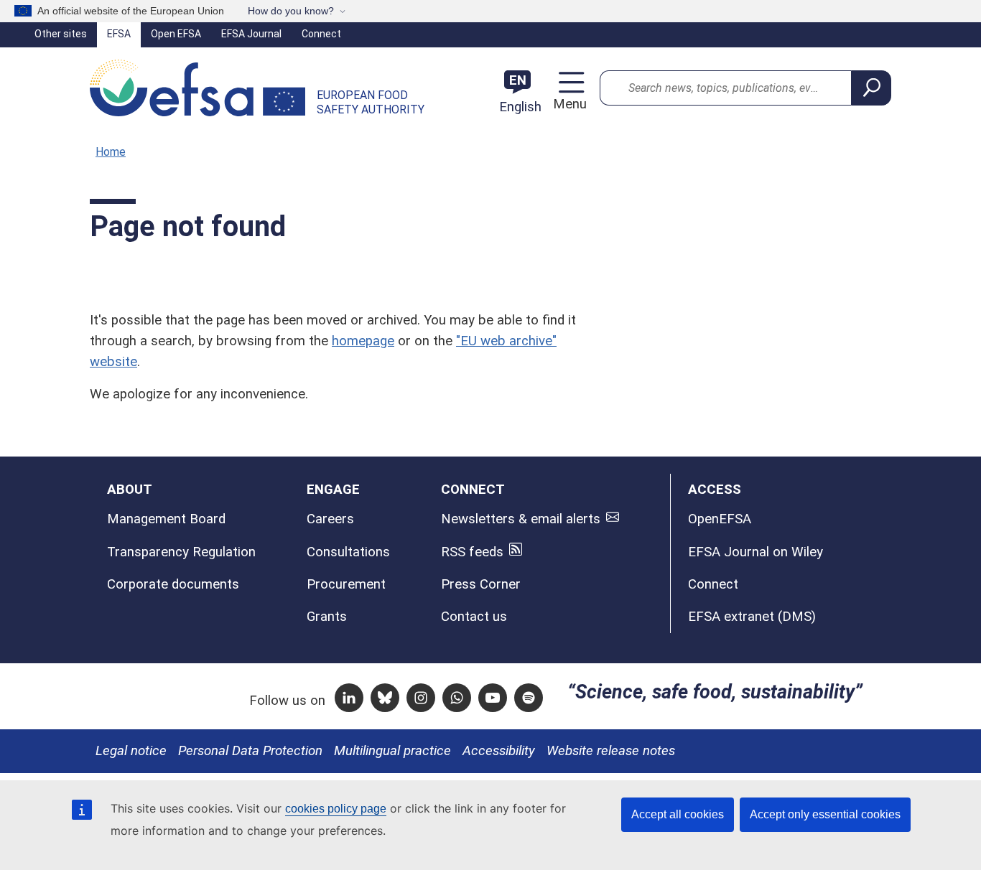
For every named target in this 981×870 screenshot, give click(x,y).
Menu (567, 104)
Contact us (474, 617)
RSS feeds (472, 552)
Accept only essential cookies (825, 814)
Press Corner (481, 584)
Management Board (166, 519)
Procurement (346, 584)
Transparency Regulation (181, 552)
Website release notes (611, 751)
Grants (327, 617)
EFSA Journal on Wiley (755, 552)
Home (111, 152)
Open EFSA (176, 33)
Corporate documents (173, 584)
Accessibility (498, 751)
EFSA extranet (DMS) (752, 617)
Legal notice (131, 751)
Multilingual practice (392, 751)
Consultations (348, 552)
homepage (363, 341)
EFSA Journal (251, 33)
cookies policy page (335, 809)
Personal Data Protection (250, 751)
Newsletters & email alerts (520, 519)
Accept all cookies (677, 814)
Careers (330, 519)
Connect (321, 33)
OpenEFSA (719, 519)
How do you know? (291, 11)
